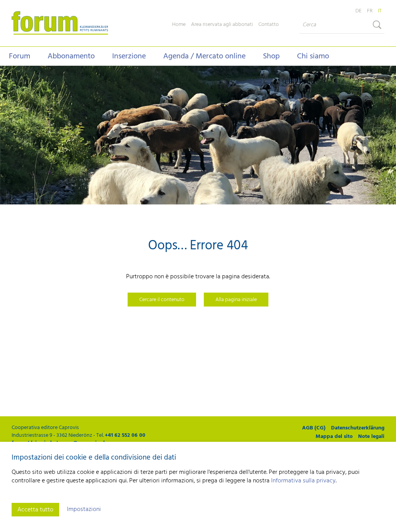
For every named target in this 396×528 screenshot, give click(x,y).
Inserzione (129, 56)
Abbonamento (71, 56)
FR (369, 11)
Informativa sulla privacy (303, 481)
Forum (19, 56)
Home (179, 24)
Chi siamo (313, 56)
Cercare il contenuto (161, 299)
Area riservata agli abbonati (222, 24)
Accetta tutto (35, 510)
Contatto (268, 24)
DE (358, 11)
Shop (271, 56)
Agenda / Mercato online (204, 56)
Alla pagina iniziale (236, 299)
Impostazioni (84, 509)
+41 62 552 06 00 (125, 435)
